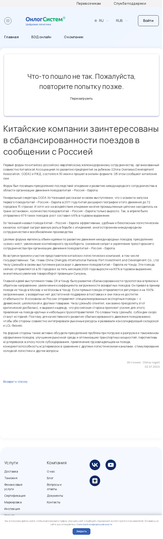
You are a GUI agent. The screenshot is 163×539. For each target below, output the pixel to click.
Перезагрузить (81, 98)
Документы (55, 496)
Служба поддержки (130, 3)
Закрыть (81, 531)
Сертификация (14, 496)
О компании (73, 37)
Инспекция (12, 509)
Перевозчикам (89, 3)
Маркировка (13, 502)
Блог (50, 478)
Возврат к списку (15, 382)
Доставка (11, 471)
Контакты (53, 502)
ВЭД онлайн (41, 37)
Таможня (10, 478)
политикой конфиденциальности (94, 524)
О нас (51, 471)
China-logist (151, 362)
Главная (11, 37)
